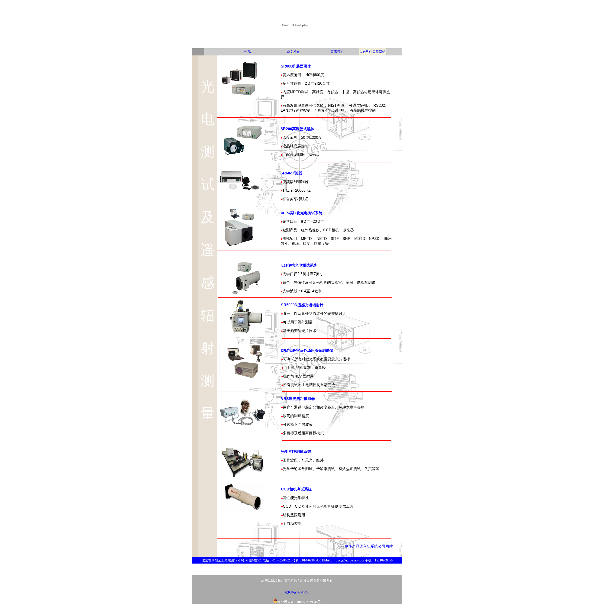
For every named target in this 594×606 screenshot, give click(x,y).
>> (342, 546)
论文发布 (293, 52)
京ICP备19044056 (297, 592)
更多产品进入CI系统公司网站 (369, 546)
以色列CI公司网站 (372, 52)
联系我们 (337, 52)
